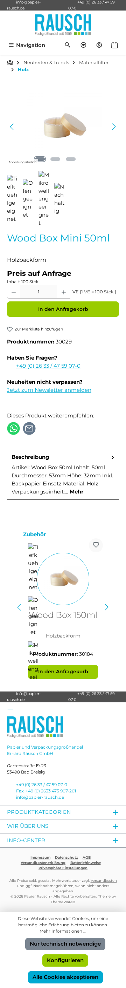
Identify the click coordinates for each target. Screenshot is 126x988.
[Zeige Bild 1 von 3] (40, 159)
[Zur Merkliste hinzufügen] (96, 545)
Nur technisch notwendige (65, 943)
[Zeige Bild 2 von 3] (55, 159)
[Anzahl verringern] (13, 292)
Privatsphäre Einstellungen (63, 868)
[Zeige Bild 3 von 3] (71, 159)
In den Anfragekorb (63, 309)
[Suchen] (68, 45)
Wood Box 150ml (63, 615)
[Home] (10, 62)
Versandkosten (104, 880)
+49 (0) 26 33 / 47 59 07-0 (48, 365)
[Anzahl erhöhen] (63, 292)
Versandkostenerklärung (43, 862)
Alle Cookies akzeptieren (65, 977)
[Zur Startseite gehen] (63, 25)
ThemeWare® (63, 902)
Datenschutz (66, 857)
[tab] (63, 475)
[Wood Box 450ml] (62, 126)
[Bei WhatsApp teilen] (13, 427)
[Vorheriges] (12, 126)
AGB (87, 857)
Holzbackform (63, 636)
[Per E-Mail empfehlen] (29, 427)
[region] (63, 126)
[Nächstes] (113, 126)
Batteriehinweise (85, 862)
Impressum (40, 857)
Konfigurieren (65, 960)
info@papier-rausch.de (40, 797)
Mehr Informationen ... (63, 931)
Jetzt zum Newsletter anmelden (49, 390)
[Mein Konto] (99, 45)
